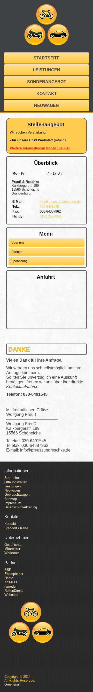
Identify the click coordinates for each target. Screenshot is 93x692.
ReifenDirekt (13, 591)
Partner (16, 252)
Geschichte (12, 545)
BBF (7, 570)
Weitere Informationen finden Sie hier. (40, 148)
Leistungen (46, 70)
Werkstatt (11, 553)
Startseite (47, 58)
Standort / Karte (16, 528)
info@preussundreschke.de (60, 202)
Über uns (17, 242)
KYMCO (10, 582)
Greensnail (12, 684)
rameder (10, 586)
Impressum (12, 503)
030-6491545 (49, 206)
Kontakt (46, 93)
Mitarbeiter (12, 549)
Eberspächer (13, 574)
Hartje (8, 578)
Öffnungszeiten (15, 482)
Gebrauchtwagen (16, 494)
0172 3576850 (50, 216)
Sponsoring (19, 261)
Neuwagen (46, 105)
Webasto (11, 595)
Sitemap (10, 499)
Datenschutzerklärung (20, 507)
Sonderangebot (46, 82)
